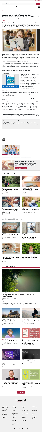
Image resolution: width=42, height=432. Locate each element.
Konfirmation (24, 417)
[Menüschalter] (39, 7)
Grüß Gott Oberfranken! (6, 407)
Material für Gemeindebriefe (34, 417)
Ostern (23, 412)
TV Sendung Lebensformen (4, 417)
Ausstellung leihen (35, 407)
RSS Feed (33, 418)
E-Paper (13, 410)
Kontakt (13, 414)
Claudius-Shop (14, 407)
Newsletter (14, 417)
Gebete (33, 413)
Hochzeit (23, 419)
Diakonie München (10, 157)
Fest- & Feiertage (25, 410)
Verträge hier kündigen (16, 412)
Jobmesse (28, 157)
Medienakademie (35, 409)
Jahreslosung (34, 414)
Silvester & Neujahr (25, 413)
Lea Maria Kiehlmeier (8, 19)
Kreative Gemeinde (35, 410)
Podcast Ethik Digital (5, 412)
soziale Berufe (23, 157)
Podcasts (3, 413)
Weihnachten (24, 414)
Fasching (23, 407)
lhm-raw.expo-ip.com (29, 115)
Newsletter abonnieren (21, 168)
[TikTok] (22, 429)
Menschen (8, 11)
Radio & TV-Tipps (5, 414)
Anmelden (38, 0)
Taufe (23, 416)
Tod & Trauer (24, 420)
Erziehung (16, 157)
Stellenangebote (15, 413)
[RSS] (27, 429)
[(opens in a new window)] (14, 429)
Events (33, 412)
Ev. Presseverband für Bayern (15, 424)
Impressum (14, 420)
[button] (4, 20)
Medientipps (4, 410)
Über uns (13, 421)
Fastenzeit (23, 409)
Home (3, 11)
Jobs (19, 157)
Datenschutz (14, 419)
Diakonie (4, 157)
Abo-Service (14, 409)
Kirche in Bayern (5, 409)
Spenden (33, 420)
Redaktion (14, 416)
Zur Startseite (21, 392)
